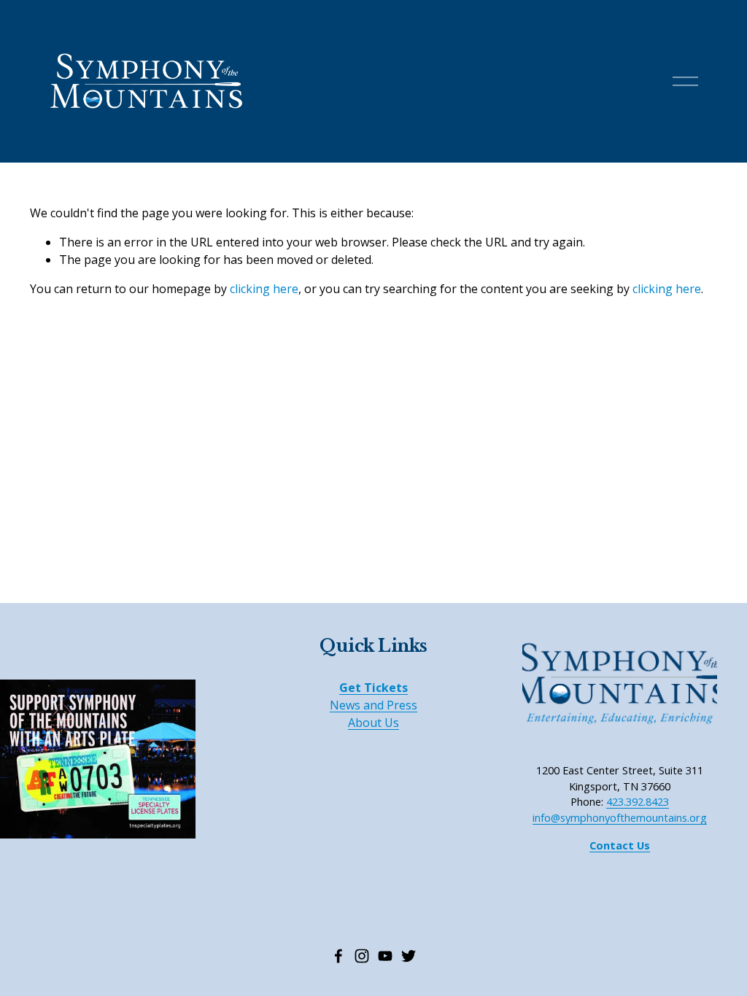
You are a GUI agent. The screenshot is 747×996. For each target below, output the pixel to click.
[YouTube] (385, 956)
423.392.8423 (637, 801)
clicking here (264, 289)
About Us (373, 723)
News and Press (373, 705)
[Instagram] (362, 956)
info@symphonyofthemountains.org (620, 817)
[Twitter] (408, 956)
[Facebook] (338, 956)
